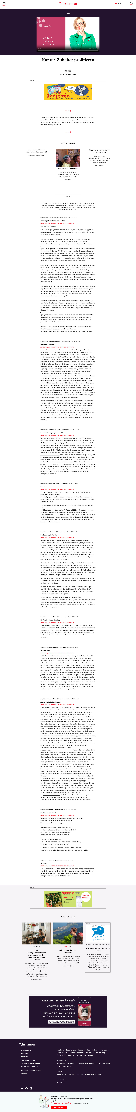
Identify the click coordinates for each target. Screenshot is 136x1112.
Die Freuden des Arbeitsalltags (50, 620)
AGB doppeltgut (91, 1064)
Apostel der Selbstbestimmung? (50, 702)
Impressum (61, 1064)
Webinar (24, 1057)
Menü (4, 5)
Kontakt (81, 1064)
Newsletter (26, 1050)
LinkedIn (71, 210)
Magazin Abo (61, 1074)
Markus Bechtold (72, 74)
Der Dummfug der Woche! (48, 535)
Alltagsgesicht (45, 650)
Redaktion (60, 1083)
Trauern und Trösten (85, 1055)
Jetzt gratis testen (58, 1107)
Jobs (99, 1074)
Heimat (69, 947)
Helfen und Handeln (99, 1050)
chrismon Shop (73, 1074)
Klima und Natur (63, 1053)
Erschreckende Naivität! (48, 813)
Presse (93, 1074)
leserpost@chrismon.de (63, 207)
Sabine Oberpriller (35, 979)
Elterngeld (36, 947)
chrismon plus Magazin (31, 1070)
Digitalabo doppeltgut (31, 1067)
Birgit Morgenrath (99, 165)
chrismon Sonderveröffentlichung (98, 945)
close (98, 1093)
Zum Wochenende (28, 1060)
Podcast (24, 1054)
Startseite (55, 7)
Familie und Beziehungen (66, 1050)
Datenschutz (71, 1064)
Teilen (67, 111)
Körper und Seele (77, 1053)
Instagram (91, 207)
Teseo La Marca (66, 966)
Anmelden (131, 3)
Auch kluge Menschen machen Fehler (52, 221)
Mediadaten (85, 1074)
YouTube (22, 1088)
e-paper (24, 1073)
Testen (118, 3)
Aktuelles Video (61, 7)
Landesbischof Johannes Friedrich (36, 155)
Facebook (62, 210)
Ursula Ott (64, 74)
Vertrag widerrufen (64, 1066)
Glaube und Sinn (84, 1050)
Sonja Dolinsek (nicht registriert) (56, 217)
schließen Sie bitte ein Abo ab (77, 205)
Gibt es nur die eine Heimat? (68, 951)
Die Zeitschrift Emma (47, 118)
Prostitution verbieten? (47, 344)
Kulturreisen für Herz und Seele (98, 949)
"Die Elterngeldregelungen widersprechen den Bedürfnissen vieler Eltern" (36, 955)
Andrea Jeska (67, 179)
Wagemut (43, 863)
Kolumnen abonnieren (30, 1064)
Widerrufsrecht (104, 1064)
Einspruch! (43, 487)
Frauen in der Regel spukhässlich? (51, 433)
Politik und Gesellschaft (66, 1055)
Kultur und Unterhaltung (95, 1053)
